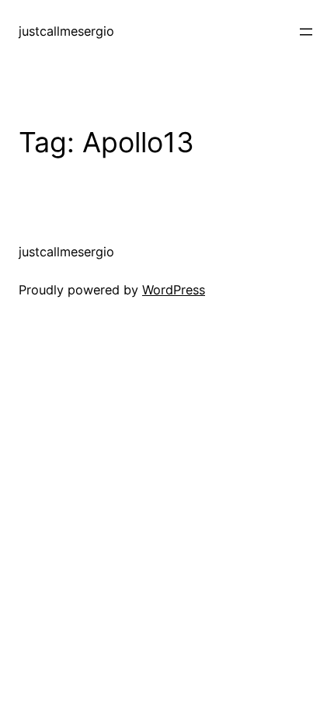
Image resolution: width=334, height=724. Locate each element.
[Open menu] (306, 32)
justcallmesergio (66, 31)
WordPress (173, 290)
